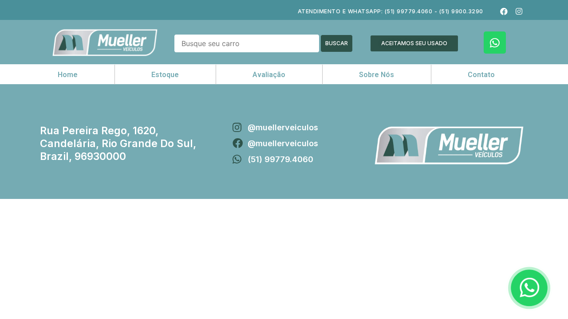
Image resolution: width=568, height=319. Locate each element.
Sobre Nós (376, 74)
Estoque (165, 74)
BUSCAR (336, 43)
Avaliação (268, 74)
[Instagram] (518, 11)
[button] (414, 43)
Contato (481, 74)
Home (68, 74)
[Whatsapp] (495, 42)
